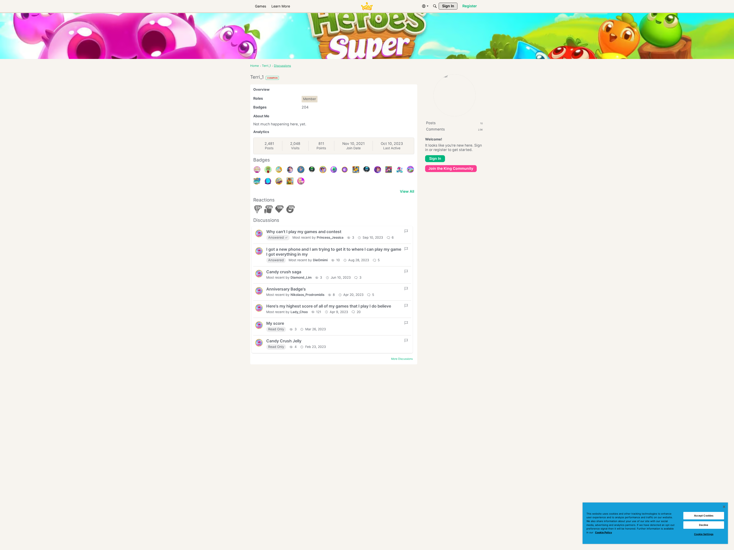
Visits (295, 148)
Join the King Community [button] (450, 168)
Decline (703, 524)
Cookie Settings (703, 534)
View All (407, 191)
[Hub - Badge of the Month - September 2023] (344, 169)
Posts (269, 148)
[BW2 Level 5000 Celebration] (290, 169)
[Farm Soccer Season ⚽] (388, 169)
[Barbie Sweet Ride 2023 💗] (300, 181)
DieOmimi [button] (320, 260)
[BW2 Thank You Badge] (377, 169)
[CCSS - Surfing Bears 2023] (333, 169)
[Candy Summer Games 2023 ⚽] (257, 181)
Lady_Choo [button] (299, 312)
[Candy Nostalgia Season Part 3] (279, 181)
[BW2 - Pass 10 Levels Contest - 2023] (311, 169)
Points (321, 148)
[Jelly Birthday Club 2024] (257, 169)
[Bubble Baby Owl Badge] (268, 181)
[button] (259, 233)
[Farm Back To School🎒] (355, 169)
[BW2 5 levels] (366, 169)
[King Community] (367, 6)
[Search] (434, 6)
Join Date (353, 148)
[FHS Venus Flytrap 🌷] (268, 169)
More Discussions (402, 358)
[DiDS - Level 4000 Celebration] (322, 169)
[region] (655, 523)
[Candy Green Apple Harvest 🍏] (279, 169)
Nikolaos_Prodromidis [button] (307, 295)
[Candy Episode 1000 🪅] (300, 169)
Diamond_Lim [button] (301, 277)
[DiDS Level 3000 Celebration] (410, 169)
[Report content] (406, 231)
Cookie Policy (603, 532)
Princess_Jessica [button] (330, 237)
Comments (454, 129)
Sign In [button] (435, 158)
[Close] (724, 507)
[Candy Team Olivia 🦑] (399, 169)
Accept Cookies (704, 515)
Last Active (391, 148)
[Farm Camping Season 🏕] (290, 181)
